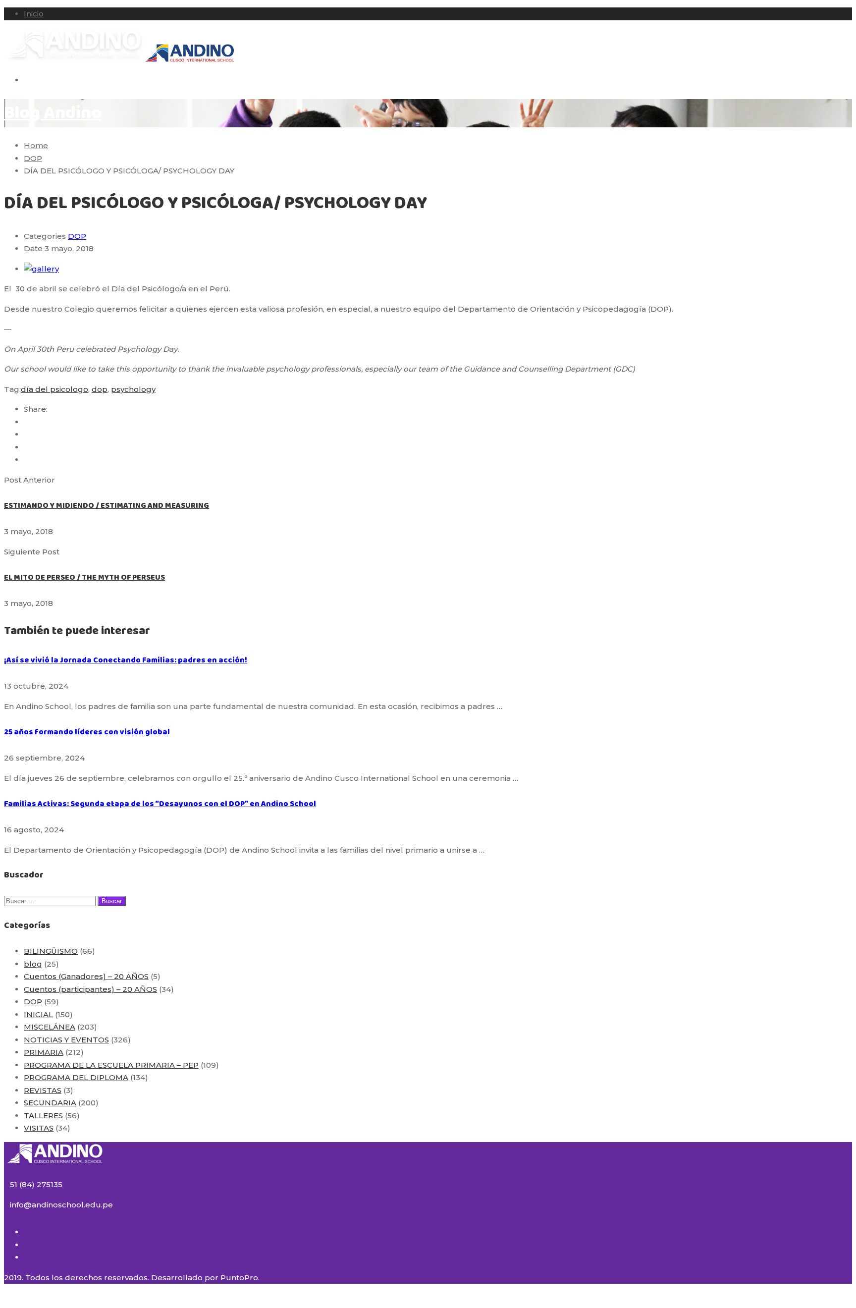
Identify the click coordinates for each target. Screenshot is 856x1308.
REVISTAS (42, 1090)
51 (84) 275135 (36, 1184)
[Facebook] (27, 422)
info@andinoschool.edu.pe (61, 1204)
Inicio (34, 13)
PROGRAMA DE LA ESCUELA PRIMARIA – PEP (111, 1065)
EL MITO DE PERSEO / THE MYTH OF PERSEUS (84, 577)
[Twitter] (27, 447)
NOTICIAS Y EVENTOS (66, 1039)
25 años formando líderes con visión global (87, 732)
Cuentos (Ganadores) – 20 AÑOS (86, 976)
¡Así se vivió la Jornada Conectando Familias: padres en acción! (125, 660)
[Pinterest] (27, 459)
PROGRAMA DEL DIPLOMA (76, 1077)
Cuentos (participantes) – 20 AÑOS (90, 989)
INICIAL (38, 1014)
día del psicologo (54, 389)
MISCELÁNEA (49, 1027)
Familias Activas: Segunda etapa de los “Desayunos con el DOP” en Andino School (160, 804)
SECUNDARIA (50, 1102)
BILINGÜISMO (51, 951)
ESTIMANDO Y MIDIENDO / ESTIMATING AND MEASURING (106, 505)
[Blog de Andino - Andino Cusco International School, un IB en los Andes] (74, 60)
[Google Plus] (27, 434)
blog (33, 964)
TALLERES (43, 1115)
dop (99, 389)
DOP (77, 236)
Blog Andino (53, 113)
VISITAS (39, 1128)
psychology (133, 389)
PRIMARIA (43, 1052)
